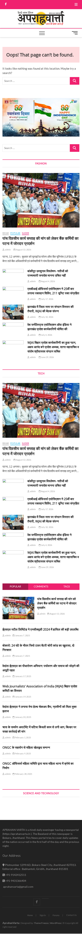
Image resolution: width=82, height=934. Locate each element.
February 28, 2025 (23, 774)
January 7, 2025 (22, 635)
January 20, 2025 (23, 717)
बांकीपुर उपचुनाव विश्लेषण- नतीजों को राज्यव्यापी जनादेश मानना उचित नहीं (47, 273)
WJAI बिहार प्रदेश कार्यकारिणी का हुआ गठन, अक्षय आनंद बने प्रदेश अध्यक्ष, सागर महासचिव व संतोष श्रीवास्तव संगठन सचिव (53, 346)
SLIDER (25, 233)
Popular (15, 586)
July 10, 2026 (47, 317)
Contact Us (71, 915)
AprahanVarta (10, 922)
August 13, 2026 (23, 249)
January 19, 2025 (23, 696)
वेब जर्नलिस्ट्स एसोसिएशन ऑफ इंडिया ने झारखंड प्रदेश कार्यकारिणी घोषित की (49, 327)
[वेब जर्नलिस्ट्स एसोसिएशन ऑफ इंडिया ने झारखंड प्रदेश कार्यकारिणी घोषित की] (13, 330)
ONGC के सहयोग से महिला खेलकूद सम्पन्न (26, 747)
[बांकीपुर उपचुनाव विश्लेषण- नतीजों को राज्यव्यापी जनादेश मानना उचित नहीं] (13, 276)
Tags (67, 586)
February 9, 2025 (23, 753)
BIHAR (5, 233)
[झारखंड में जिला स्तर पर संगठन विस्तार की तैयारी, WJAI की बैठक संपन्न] (13, 312)
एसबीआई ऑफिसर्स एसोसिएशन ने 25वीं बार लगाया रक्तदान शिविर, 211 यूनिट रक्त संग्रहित (53, 291)
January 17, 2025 (23, 676)
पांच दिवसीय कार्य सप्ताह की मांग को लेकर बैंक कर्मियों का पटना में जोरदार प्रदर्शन (56, 603)
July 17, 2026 (47, 299)
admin (7, 249)
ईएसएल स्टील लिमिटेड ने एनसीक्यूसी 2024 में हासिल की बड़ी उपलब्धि (40, 629)
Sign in (43, 915)
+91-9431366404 (15, 880)
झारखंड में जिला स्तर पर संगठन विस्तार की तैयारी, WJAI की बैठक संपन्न (50, 309)
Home (30, 915)
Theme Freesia (41, 923)
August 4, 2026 (48, 281)
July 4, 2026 (46, 335)
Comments (41, 586)
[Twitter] (45, 898)
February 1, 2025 (23, 737)
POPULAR (15, 233)
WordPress (55, 923)
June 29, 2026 (47, 357)
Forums (56, 915)
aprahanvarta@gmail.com (17, 886)
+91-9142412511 (15, 874)
